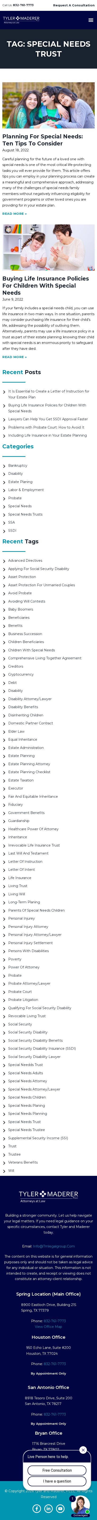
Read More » (14, 213)
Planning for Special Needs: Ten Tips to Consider (42, 140)
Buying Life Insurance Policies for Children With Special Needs (45, 285)
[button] (91, 20)
